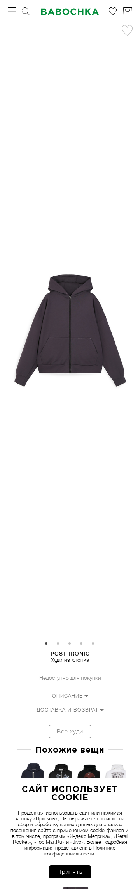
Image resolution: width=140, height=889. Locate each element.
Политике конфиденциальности (80, 851)
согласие (107, 819)
